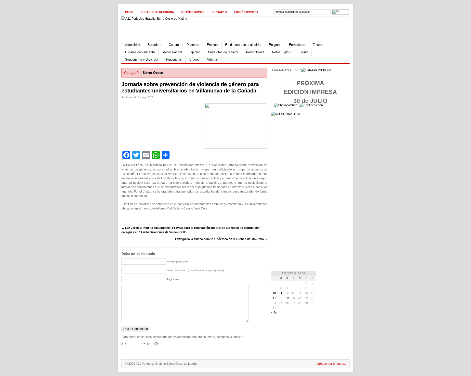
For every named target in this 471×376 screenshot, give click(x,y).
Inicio (129, 12)
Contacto (219, 12)
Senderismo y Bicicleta (141, 59)
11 (280, 293)
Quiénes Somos (192, 12)
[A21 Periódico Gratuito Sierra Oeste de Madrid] (154, 18)
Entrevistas (297, 45)
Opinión (195, 52)
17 (274, 298)
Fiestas (318, 45)
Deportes (192, 45)
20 (293, 298)
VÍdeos (194, 59)
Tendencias (174, 59)
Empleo (212, 45)
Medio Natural (172, 52)
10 (274, 293)
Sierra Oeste (153, 73)
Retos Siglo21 (282, 52)
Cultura (174, 45)
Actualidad (132, 45)
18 (280, 298)
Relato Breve (255, 52)
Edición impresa (246, 12)
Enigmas (275, 45)
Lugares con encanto (140, 52)
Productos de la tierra (223, 52)
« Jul (274, 312)
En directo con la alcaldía (243, 45)
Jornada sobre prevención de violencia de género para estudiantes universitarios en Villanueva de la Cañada (190, 87)
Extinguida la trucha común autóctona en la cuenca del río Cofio (221, 239)
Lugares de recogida (157, 12)
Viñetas (212, 59)
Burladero (154, 45)
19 (287, 298)
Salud (304, 52)
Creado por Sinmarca (331, 363)
